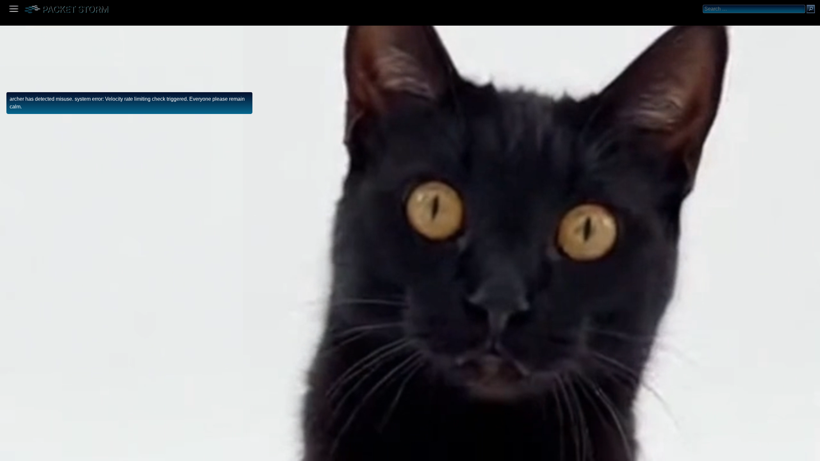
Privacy (58, 454)
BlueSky (76, 454)
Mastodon (101, 454)
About (6, 454)
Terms (20, 454)
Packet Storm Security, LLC (77, 458)
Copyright (38, 454)
